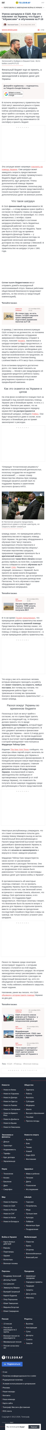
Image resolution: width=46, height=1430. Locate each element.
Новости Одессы (10, 1134)
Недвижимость (9, 1182)
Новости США (9, 1239)
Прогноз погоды (32, 1154)
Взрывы (6, 1281)
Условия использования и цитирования (19, 1416)
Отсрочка (30, 1282)
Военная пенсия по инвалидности (11, 1370)
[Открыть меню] (3, 3)
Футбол (29, 1172)
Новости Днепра (10, 1130)
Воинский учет (32, 1290)
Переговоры (8, 1285)
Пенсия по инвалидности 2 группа (10, 1362)
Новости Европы (10, 1235)
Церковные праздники (31, 1310)
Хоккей (29, 1184)
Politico (35, 414)
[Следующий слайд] (44, 7)
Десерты (29, 1368)
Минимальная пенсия (12, 1375)
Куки (22, 1427)
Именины (30, 1330)
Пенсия (5, 1352)
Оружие (6, 1288)
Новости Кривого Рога (10, 1147)
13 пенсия (7, 1356)
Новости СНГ (9, 1246)
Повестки (30, 1275)
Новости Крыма (10, 1156)
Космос (6, 1210)
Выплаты (30, 1130)
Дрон (5, 1218)
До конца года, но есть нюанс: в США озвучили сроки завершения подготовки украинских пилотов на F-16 (26, 317)
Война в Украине (9, 1270)
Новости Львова (10, 1138)
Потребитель (31, 1239)
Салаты (29, 1372)
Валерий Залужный (11, 1324)
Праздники (29, 1304)
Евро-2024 (30, 1188)
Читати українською (9, 30)
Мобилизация (30, 1270)
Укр (42, 3)
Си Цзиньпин (8, 1317)
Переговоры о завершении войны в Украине (23, 7)
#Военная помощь (30, 1064)
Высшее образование (35, 1146)
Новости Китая (9, 1250)
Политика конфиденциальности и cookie (19, 1409)
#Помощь (18, 1064)
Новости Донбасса (11, 1152)
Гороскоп (30, 1235)
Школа (28, 1142)
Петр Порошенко (10, 1332)
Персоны (6, 1304)
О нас (5, 1405)
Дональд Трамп (9, 1313)
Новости (5, 1118)
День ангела (31, 1327)
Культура (29, 1250)
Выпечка (29, 1356)
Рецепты (28, 1352)
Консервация (31, 1360)
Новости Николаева (11, 1160)
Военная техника (10, 1296)
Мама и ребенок (32, 1206)
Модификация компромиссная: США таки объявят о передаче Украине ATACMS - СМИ (28, 1034)
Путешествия (31, 1246)
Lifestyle (27, 1230)
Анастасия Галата (13, 24)
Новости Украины (18, 309)
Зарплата (30, 1123)
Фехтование (31, 1192)
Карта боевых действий (9, 1276)
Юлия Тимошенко (10, 1336)
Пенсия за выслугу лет (11, 1380)
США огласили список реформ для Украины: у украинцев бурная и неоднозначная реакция (26, 1018)
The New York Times (19, 749)
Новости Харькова (11, 1126)
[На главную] (23, 3)
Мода (28, 1243)
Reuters (21, 341)
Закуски (29, 1376)
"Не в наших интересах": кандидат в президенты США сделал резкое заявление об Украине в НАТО (26, 1052)
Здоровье (28, 1202)
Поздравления (32, 1262)
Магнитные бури (33, 1258)
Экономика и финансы (7, 1169)
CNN (13, 567)
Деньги (6, 1174)
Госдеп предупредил (25, 618)
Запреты (29, 1323)
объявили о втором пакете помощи (18, 995)
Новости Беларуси (11, 1254)
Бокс (28, 1176)
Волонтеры (8, 1292)
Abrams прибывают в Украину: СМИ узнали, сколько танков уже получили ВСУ (25, 607)
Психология (31, 1218)
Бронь (28, 1278)
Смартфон (7, 1222)
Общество (28, 1118)
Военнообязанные (33, 1286)
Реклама (6, 1420)
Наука (4, 1202)
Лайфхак (29, 1254)
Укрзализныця (9, 1194)
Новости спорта (31, 1168)
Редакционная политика (13, 1413)
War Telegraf (18, 600)
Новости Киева (9, 1123)
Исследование (32, 1222)
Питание (29, 1210)
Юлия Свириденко (11, 1344)
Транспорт (7, 1178)
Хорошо (34, 1427)
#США (9, 1064)
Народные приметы (34, 1315)
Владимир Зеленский (12, 1309)
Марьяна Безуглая (11, 1340)
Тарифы (6, 1186)
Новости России (10, 1243)
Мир (3, 1230)
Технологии (8, 1206)
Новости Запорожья (11, 1142)
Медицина (30, 1138)
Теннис (29, 1180)
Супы (28, 1364)
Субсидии (30, 1134)
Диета (28, 1214)
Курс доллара (9, 1190)
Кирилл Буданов (10, 1328)
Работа (29, 1126)
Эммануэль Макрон (11, 1320)
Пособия (29, 1150)
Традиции (30, 1319)
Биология (7, 1214)
